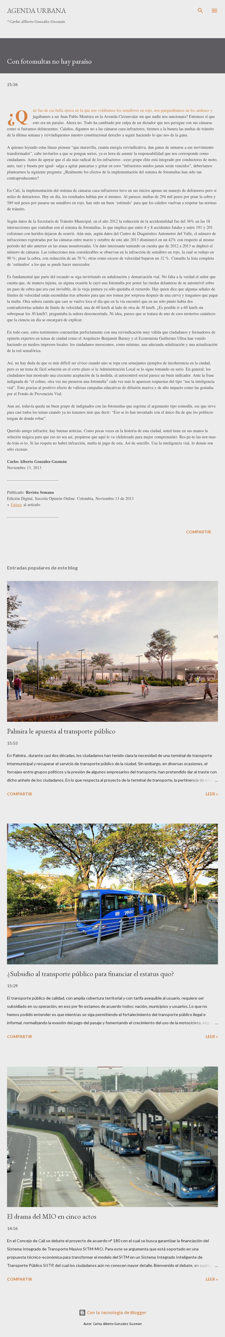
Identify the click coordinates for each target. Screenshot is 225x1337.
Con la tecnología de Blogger (116, 1312)
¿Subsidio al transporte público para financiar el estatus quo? (90, 973)
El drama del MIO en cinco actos (51, 1216)
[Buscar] (200, 10)
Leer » (212, 793)
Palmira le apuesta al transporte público (61, 731)
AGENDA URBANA (36, 10)
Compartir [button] (198, 531)
